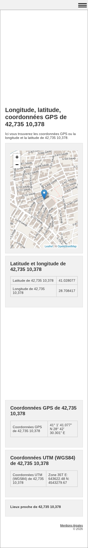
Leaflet (49, 246)
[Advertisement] (44, 59)
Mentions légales (71, 525)
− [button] (17, 165)
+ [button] (17, 157)
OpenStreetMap (67, 246)
